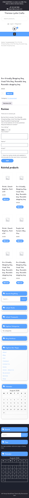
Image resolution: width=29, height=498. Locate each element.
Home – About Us (8, 370)
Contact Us (6, 364)
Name (3, 141)
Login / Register (15, 24)
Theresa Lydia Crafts (14, 13)
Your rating (5, 127)
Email (3, 148)
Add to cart (9, 93)
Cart (4, 358)
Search (23, 18)
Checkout (6, 361)
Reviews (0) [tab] (7, 103)
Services (5, 376)
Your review (5, 131)
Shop (4, 379)
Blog (4, 355)
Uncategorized (10, 42)
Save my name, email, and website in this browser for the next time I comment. (14, 156)
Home (3, 42)
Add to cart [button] (6, 199)
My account (6, 373)
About (5, 352)
